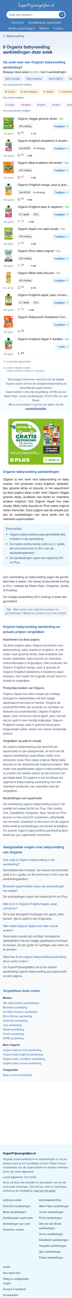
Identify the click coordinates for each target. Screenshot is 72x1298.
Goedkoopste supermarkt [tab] (44, 22)
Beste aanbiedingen (14, 1212)
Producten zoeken (13, 1229)
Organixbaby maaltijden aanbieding (24, 1059)
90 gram (41, 104)
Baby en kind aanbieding (17, 1075)
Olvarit (11, 92)
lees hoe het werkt (44, 1190)
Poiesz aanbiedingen (51, 1257)
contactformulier (35, 408)
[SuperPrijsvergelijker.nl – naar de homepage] (36, 5)
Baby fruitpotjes (34, 78)
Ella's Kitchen (29, 92)
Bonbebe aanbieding (15, 1007)
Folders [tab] (59, 28)
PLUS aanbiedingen (50, 1218)
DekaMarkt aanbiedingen (53, 1240)
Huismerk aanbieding (15, 1020)
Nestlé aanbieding (13, 1029)
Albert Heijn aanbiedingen (54, 1206)
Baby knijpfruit (56, 78)
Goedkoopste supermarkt (18, 1218)
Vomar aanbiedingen (51, 1234)
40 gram (56, 104)
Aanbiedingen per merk (16, 1223)
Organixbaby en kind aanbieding (22, 1050)
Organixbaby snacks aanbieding (22, 1063)
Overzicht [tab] (17, 22)
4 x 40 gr (10, 104)
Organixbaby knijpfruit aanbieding (23, 1054)
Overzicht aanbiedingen (17, 1206)
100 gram (25, 104)
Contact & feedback (14, 1289)
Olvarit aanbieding (13, 1034)
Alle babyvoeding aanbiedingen (21, 1003)
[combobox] (33, 14)
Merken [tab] (44, 28)
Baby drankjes (13, 78)
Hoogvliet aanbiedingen (52, 1245)
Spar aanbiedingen (50, 1251)
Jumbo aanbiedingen (51, 1212)
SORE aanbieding (13, 1038)
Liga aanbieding (12, 1025)
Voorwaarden (10, 1295)
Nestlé (50, 92)
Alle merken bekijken (13, 97)
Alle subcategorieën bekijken (17, 84)
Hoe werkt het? (12, 1273)
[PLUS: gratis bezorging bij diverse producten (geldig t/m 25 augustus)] (36, 442)
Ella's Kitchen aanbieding (17, 1016)
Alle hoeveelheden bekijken (17, 110)
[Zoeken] (62, 15)
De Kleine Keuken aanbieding (20, 1012)
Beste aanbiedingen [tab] (21, 28)
